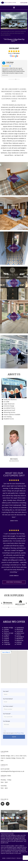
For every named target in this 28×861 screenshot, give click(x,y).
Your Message (6, 721)
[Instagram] (7, 804)
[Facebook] (2, 804)
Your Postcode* (7, 713)
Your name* (6, 691)
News (4, 858)
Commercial (14, 351)
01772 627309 (23, 2)
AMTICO (14, 248)
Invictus (14, 283)
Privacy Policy (20, 733)
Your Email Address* (8, 698)
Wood (14, 213)
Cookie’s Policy (11, 858)
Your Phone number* (8, 706)
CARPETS (14, 178)
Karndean (14, 316)
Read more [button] (5, 75)
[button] (14, 7)
